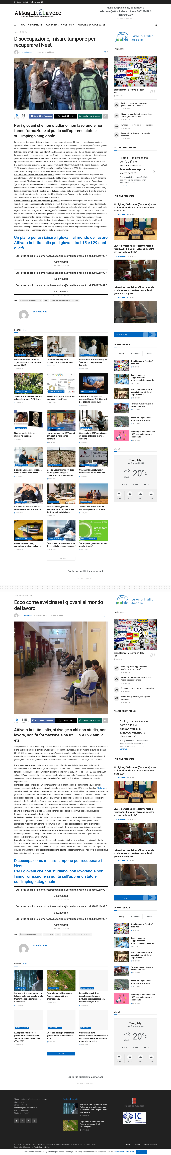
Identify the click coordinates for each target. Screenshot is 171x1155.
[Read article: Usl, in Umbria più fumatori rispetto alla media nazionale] (93, 457)
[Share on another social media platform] (105, 116)
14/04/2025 (51, 402)
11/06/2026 (51, 1042)
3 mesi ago (132, 293)
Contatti (25, 2)
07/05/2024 (51, 515)
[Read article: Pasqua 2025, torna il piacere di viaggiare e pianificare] (61, 383)
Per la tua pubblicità (36, 2)
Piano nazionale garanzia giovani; (64, 300)
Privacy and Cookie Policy (124, 1152)
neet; (46, 300)
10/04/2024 (84, 513)
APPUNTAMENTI (35, 25)
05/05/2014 (40, 52)
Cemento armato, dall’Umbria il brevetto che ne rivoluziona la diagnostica (93, 1112)
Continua (131, 182)
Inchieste (23, 32)
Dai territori (21, 465)
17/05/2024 (19, 513)
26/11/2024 (51, 442)
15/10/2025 (19, 1118)
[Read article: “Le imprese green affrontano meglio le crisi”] (93, 530)
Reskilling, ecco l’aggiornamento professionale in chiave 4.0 (142, 373)
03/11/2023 (51, 549)
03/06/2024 (51, 479)
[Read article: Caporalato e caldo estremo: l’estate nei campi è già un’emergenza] (61, 980)
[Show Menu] (15, 25)
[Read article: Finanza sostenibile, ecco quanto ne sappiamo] (28, 420)
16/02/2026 (19, 368)
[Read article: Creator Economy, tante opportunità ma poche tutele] (61, 346)
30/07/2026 (51, 1002)
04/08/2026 (19, 1005)
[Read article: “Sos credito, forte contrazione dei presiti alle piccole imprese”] (61, 530)
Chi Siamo (17, 2)
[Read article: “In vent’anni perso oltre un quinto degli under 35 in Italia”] (93, 493)
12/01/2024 (19, 549)
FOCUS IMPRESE (51, 25)
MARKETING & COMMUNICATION (92, 25)
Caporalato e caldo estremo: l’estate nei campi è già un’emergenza (60, 996)
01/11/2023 (84, 549)
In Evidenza (21, 428)
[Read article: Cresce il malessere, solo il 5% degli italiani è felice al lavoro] (28, 493)
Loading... (61, 1130)
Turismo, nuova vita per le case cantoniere (137, 125)
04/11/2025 (84, 1081)
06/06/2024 (19, 476)
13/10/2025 (84, 1118)
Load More (61, 558)
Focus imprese (87, 988)
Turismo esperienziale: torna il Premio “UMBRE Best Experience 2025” (28, 1112)
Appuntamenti (55, 465)
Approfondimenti (56, 355)
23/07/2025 (84, 368)
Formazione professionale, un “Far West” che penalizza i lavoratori (93, 362)
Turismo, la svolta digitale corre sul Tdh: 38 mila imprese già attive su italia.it (28, 1075)
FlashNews (20, 355)
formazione (48, 934)
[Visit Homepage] (38, 13)
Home (16, 32)
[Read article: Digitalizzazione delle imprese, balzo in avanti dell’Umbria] (28, 457)
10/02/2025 (19, 439)
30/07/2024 (84, 442)
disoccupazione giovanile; (30, 300)
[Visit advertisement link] (135, 37)
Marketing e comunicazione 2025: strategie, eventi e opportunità (143, 430)
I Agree (141, 1152)
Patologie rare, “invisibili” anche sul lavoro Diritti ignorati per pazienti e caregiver (93, 399)
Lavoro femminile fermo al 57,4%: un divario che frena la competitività (27, 362)
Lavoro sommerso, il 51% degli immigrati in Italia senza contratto (61, 436)
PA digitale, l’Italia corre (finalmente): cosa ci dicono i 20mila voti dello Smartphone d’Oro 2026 (135, 203)
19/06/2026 (19, 1044)
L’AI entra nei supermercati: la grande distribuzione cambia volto (60, 1036)
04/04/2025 (84, 405)
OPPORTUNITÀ (67, 25)
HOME (22, 25)
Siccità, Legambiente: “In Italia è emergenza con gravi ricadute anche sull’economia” (60, 473)
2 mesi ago (132, 211)
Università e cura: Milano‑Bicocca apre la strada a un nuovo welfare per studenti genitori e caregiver (134, 286)
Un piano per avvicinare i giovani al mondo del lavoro (61, 237)
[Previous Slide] (116, 169)
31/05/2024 (84, 476)
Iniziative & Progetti (27, 595)
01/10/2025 (51, 366)
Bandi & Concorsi (88, 1067)
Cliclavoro (101, 788)
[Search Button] (156, 25)
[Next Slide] (154, 169)
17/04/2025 (19, 402)
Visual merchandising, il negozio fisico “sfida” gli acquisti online (141, 388)
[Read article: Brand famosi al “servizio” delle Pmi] (135, 71)
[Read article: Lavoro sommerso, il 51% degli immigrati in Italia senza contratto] (61, 420)
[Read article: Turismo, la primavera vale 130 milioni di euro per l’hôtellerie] (28, 383)
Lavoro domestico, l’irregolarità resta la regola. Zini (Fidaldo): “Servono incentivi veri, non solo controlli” (134, 244)
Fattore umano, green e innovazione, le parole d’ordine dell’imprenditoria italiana (60, 509)
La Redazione (27, 52)
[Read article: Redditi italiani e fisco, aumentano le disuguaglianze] (28, 530)
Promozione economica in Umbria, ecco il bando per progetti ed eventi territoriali (92, 1075)
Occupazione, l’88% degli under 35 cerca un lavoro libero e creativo (93, 436)
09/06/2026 (84, 1044)
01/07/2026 (84, 1005)
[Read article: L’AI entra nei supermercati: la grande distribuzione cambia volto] (61, 1020)
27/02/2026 (19, 1081)
